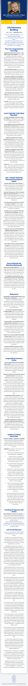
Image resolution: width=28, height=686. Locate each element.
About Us (14, 676)
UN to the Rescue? (17, 45)
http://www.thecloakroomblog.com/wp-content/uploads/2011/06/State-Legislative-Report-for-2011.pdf (14, 523)
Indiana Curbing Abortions (10, 44)
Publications (14, 678)
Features (14, 679)
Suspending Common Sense (17, 42)
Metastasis (7, 42)
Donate (14, 682)
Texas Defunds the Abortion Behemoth (13, 41)
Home (14, 675)
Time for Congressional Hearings (12, 34)
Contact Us (14, 680)
